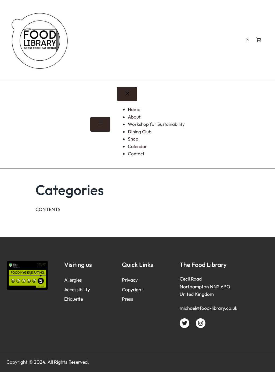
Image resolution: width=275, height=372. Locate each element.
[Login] (247, 40)
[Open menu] (100, 124)
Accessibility (77, 289)
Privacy (130, 280)
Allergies (73, 280)
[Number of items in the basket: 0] (258, 40)
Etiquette (73, 299)
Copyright (132, 289)
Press (127, 299)
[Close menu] (127, 94)
